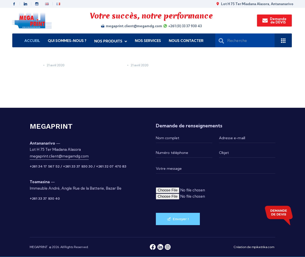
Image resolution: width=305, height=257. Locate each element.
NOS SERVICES (148, 40)
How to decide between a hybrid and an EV (151, 77)
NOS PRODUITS (108, 41)
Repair (35, 65)
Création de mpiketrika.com (254, 247)
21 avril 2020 (56, 65)
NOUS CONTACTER (186, 40)
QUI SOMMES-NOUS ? (67, 40)
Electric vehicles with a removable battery (64, 77)
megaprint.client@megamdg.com (59, 156)
